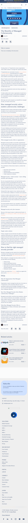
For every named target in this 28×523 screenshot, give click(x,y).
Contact (3, 477)
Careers (4, 484)
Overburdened (5, 456)
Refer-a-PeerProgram (5, 463)
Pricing (3, 443)
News (3, 501)
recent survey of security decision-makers (11, 115)
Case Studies (5, 492)
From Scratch (5, 449)
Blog (3, 494)
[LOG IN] (22, 5)
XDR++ (3, 428)
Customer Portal (5, 486)
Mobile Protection (6, 423)
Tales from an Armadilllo (7, 497)
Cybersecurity (14, 27)
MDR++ (3, 430)
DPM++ (3, 432)
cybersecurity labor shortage (18, 255)
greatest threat (22, 195)
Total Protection (5, 453)
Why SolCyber (5, 441)
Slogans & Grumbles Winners (8, 465)
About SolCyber (5, 480)
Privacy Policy (16, 391)
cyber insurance (4, 219)
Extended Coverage (6, 437)
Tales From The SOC (6, 499)
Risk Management (6, 27)
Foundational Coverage (7, 425)
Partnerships (4, 482)
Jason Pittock (13, 511)
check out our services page (13, 272)
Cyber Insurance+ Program (8, 439)
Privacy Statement (6, 515)
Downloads (4, 503)
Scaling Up (4, 451)
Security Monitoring (6, 434)
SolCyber (14, 271)
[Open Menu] (26, 5)
